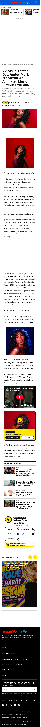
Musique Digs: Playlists (11, 69)
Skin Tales (7, 84)
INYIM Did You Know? (20, 44)
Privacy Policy (6, 711)
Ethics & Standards (7, 721)
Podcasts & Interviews (24, 76)
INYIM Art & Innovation (10, 40)
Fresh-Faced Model (21, 37)
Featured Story (8, 37)
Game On (33, 37)
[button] (3, 2)
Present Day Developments (25, 80)
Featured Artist (20, 33)
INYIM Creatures (25, 41)
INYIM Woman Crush (9, 58)
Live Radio (7, 669)
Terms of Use (15, 711)
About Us (23, 711)
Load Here (27, 437)
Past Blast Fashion (28, 73)
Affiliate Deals (8, 23)
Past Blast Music (9, 76)
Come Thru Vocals (24, 30)
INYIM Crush (7, 44)
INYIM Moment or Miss (26, 51)
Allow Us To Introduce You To (13, 26)
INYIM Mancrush (18, 48)
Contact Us (30, 711)
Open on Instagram (12, 437)
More (5, 675)
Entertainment (8, 33)
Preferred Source (9, 80)
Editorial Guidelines (22, 717)
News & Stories (25, 69)
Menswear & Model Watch (26, 59)
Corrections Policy (7, 724)
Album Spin (19, 23)
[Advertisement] (20, 255)
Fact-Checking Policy (20, 724)
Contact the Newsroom (8, 717)
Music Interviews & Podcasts (12, 66)
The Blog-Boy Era (9, 87)
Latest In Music (6, 7)
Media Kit (22, 714)
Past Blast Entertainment (11, 73)
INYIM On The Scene (9, 55)
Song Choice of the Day (20, 84)
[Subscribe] (35, 690)
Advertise (5, 714)
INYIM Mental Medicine (10, 51)
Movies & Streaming (9, 62)
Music (20, 62)
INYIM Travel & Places (24, 55)
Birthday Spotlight (10, 30)
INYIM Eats (7, 48)
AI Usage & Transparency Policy (23, 721)
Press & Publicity (13, 714)
